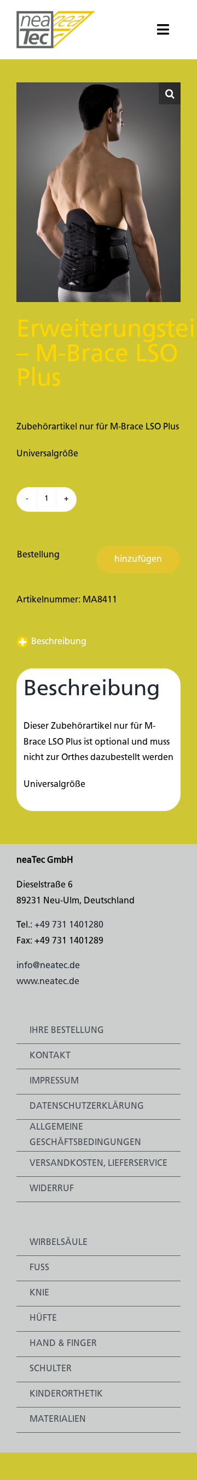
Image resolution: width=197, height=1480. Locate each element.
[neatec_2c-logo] (55, 15)
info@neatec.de (48, 966)
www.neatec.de (47, 982)
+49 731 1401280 (68, 925)
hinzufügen (138, 559)
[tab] (98, 642)
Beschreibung (58, 642)
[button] (170, 93)
